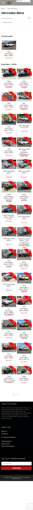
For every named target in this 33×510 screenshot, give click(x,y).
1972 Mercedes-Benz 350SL (9, 356)
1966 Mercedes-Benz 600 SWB (24, 197)
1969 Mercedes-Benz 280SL (9, 53)
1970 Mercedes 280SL (9, 285)
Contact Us (4, 433)
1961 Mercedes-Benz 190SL (8, 151)
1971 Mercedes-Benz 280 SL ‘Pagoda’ (24, 288)
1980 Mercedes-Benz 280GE (24, 378)
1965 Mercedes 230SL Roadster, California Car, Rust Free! (24, 152)
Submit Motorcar (6, 441)
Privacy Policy (5, 443)
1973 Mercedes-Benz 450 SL (24, 357)
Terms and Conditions (8, 446)
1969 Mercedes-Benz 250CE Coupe (9, 263)
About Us (4, 431)
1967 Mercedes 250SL (24, 217)
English (20, 1)
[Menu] (3, 2)
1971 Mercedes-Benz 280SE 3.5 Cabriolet (9, 311)
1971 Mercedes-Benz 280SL (24, 308)
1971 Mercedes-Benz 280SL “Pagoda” (24, 335)
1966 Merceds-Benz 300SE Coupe (9, 217)
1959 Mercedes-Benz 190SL (8, 128)
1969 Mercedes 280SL (9, 239)
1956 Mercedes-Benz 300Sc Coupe (9, 84)
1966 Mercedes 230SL (9, 172)
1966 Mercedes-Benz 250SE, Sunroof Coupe (9, 198)
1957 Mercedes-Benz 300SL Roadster (24, 106)
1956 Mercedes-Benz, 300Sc (9, 105)
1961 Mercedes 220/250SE (24, 126)
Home (3, 8)
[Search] (29, 2)
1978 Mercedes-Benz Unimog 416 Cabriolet (8, 379)
